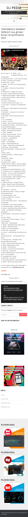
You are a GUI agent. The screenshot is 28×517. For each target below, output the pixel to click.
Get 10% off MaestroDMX (14, 333)
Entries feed (4, 399)
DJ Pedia (14, 8)
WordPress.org (5, 407)
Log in (3, 395)
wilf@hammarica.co (18, 267)
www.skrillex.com (5, 274)
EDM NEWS (11, 281)
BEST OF (4, 281)
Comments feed (5, 403)
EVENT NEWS (18, 281)
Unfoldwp (4, 514)
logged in (10, 310)
